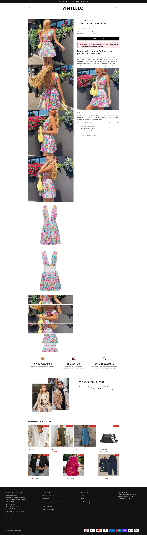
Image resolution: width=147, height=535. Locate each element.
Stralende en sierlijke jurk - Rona (84, 448)
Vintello (11, 530)
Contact (83, 498)
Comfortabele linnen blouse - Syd (38, 448)
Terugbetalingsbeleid (48, 503)
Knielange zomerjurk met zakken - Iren (61, 448)
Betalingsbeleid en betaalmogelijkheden (53, 501)
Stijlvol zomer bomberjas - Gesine (38, 477)
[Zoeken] (29, 8)
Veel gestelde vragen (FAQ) (87, 501)
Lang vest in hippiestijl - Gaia (71, 477)
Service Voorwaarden (48, 495)
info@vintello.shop (13, 504)
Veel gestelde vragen (13, 506)
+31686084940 (12, 508)
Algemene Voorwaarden (49, 509)
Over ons (83, 495)
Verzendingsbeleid (48, 506)
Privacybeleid (46, 498)
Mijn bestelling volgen (86, 503)
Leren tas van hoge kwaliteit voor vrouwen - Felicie (108, 448)
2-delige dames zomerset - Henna (107, 477)
